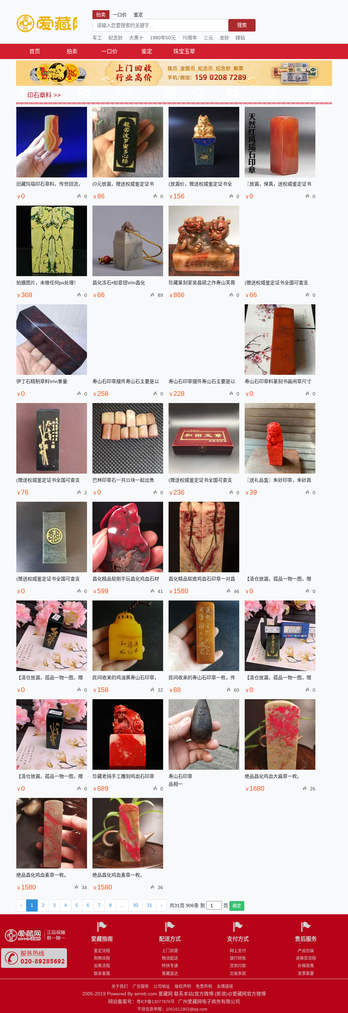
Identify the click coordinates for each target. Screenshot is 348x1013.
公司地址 (162, 986)
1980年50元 (163, 37)
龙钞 (224, 37)
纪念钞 (115, 37)
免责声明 (204, 986)
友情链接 (225, 986)
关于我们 (119, 986)
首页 (34, 51)
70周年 (189, 37)
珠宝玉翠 (184, 51)
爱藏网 (46, 24)
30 (135, 905)
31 (149, 905)
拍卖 (72, 51)
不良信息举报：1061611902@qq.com (172, 1009)
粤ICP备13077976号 (156, 1001)
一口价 (109, 51)
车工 (97, 37)
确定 (236, 905)
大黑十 (136, 37)
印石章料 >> (43, 95)
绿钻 (240, 37)
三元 (208, 37)
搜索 (242, 25)
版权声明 (183, 986)
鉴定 (146, 51)
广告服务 (141, 986)
